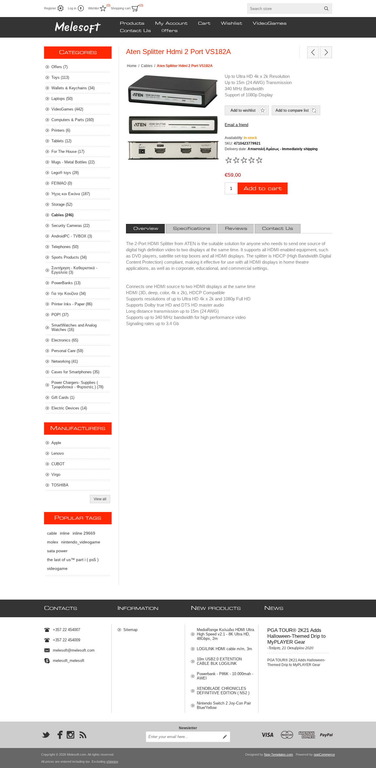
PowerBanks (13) (65, 283)
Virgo (55, 474)
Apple (56, 443)
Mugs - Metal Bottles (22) (73, 162)
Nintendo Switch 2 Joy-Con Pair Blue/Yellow (224, 705)
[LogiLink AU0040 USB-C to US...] (313, 52)
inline (65, 533)
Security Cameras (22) (70, 225)
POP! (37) (59, 314)
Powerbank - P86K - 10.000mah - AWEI (225, 676)
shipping (112, 761)
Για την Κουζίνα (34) (68, 293)
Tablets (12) (61, 141)
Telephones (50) (64, 247)
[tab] (146, 228)
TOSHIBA (59, 485)
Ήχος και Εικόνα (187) (70, 194)
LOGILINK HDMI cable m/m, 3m (224, 649)
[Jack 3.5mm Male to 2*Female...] (326, 52)
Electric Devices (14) (69, 408)
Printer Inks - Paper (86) (71, 304)
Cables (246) (62, 215)
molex (52, 542)
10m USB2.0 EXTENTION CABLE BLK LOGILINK (219, 661)
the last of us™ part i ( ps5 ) (73, 559)
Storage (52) (61, 204)
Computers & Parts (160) (72, 120)
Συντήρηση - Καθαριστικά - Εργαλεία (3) (74, 270)
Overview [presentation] (145, 229)
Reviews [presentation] (236, 229)
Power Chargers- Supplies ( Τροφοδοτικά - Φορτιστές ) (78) (77, 384)
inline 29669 (84, 533)
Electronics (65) (64, 340)
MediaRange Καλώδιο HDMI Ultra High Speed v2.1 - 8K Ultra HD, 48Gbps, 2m (225, 634)
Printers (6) (60, 130)
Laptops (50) (62, 98)
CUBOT (58, 464)
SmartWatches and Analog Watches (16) (74, 327)
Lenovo (57, 453)
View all (100, 499)
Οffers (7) (59, 67)
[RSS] (83, 734)
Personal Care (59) (67, 351)
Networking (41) (64, 361)
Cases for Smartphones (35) (75, 372)
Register (50, 8)
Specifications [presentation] (191, 229)
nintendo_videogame (80, 542)
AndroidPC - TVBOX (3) (71, 236)
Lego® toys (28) (65, 172)
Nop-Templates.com (278, 754)
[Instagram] (70, 734)
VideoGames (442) (67, 109)
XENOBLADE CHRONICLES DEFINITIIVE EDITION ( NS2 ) (223, 690)
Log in (72, 8)
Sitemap (130, 630)
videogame (57, 568)
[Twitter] (46, 734)
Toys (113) (60, 77)
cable (52, 533)
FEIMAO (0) (61, 183)
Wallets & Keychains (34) (73, 88)
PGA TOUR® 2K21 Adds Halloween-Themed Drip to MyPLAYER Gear (296, 636)
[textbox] (284, 8)
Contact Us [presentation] (277, 229)
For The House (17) (67, 151)
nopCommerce (324, 754)
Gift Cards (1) (62, 397)
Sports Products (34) (69, 257)
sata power (57, 550)
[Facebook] (58, 734)
